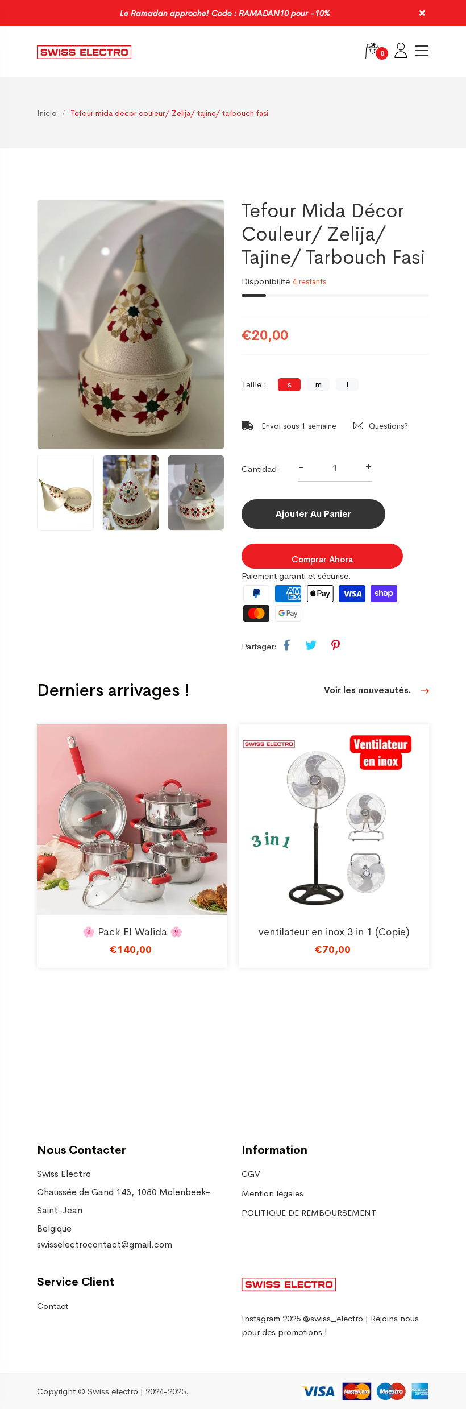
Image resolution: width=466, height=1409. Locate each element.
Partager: (259, 646)
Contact (52, 1305)
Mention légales (272, 1193)
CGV (251, 1173)
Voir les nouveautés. (368, 690)
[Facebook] (286, 646)
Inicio (47, 113)
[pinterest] (335, 646)
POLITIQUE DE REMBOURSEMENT (309, 1212)
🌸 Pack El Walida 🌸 (132, 932)
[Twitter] (311, 646)
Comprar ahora (322, 559)
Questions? (388, 426)
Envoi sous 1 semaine (297, 426)
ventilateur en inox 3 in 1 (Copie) (334, 932)
